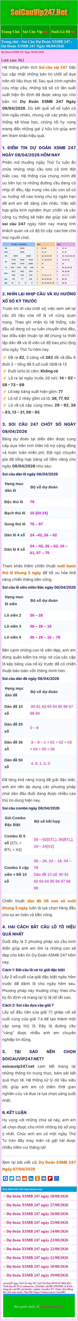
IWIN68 (58, 1286)
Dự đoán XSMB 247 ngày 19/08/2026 (37, 1275)
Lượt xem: (9, 60)
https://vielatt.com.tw (45, 1292)
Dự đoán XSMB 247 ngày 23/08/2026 (37, 1240)
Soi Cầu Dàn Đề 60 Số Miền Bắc (54, 1283)
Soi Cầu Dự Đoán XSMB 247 (46, 42)
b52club (40, 1286)
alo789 (49, 1286)
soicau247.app (10, 1283)
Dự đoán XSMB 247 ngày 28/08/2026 (37, 1196)
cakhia (37, 1289)
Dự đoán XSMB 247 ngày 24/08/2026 (37, 1231)
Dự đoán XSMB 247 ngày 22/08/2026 (37, 1249)
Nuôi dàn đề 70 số (12, 1286)
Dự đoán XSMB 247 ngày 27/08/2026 (37, 1205)
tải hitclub (26, 1289)
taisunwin (28, 1286)
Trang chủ (9, 42)
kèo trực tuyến (15, 1292)
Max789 (28, 1292)
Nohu (58, 1289)
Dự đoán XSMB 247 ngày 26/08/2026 (37, 1214)
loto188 (61, 1292)
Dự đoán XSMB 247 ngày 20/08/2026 (37, 1266)
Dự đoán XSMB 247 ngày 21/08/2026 (37, 1258)
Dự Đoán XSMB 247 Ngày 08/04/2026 (22, 52)
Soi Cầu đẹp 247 (27, 1283)
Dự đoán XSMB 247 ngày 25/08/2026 (37, 1222)
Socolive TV (48, 1289)
